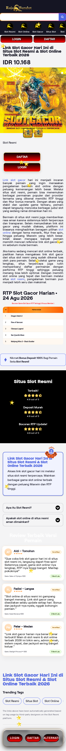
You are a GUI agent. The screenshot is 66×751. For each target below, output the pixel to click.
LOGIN (16, 39)
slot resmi (18, 279)
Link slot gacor (14, 180)
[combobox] (29, 17)
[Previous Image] (3, 100)
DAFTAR (49, 39)
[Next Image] (63, 100)
